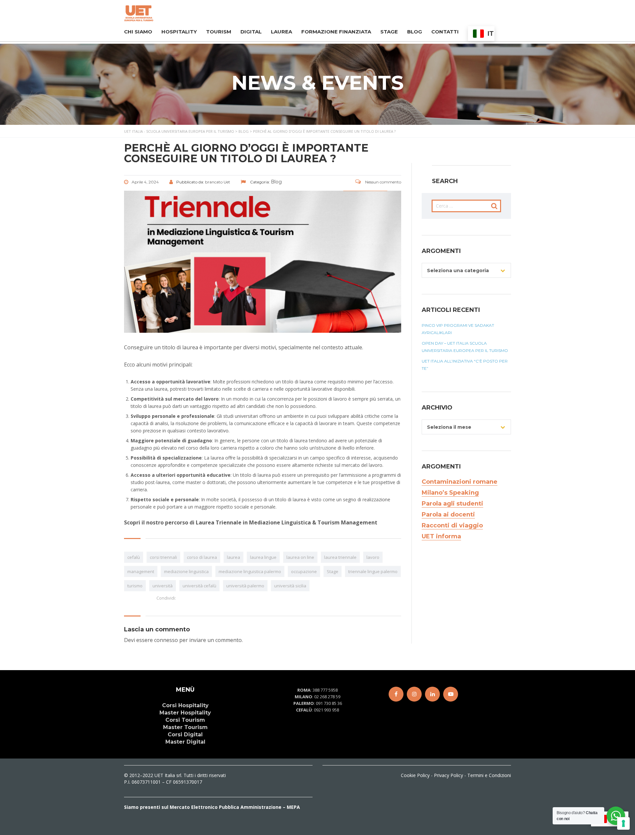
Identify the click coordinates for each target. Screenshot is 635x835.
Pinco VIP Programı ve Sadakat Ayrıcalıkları (458, 329)
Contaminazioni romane (459, 481)
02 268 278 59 (327, 697)
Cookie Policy (415, 775)
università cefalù (199, 586)
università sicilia (290, 586)
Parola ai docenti (448, 514)
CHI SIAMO (138, 31)
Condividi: (166, 598)
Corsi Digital (185, 734)
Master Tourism (185, 727)
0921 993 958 (326, 710)
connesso (166, 640)
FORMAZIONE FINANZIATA (336, 31)
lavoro (372, 557)
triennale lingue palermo (373, 571)
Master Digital (185, 742)
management (140, 571)
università (162, 586)
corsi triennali (163, 557)
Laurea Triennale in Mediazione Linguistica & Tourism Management (286, 522)
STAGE (389, 31)
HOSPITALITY (179, 31)
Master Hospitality (185, 713)
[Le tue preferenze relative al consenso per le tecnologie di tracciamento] (623, 823)
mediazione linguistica (186, 571)
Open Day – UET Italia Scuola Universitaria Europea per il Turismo (465, 347)
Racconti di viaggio (452, 525)
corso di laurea (202, 557)
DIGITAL (251, 31)
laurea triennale (340, 557)
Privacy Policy (448, 775)
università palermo (245, 586)
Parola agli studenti (452, 503)
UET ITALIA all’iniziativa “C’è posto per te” (465, 365)
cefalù (133, 557)
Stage (332, 571)
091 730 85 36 (329, 703)
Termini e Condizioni (489, 775)
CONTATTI (445, 31)
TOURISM (218, 31)
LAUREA (281, 31)
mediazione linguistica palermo (250, 571)
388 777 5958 (325, 690)
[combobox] (466, 270)
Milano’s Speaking (450, 492)
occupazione (304, 571)
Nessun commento (382, 181)
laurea (233, 557)
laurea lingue (263, 557)
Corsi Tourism (185, 720)
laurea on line (300, 557)
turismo (135, 586)
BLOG (414, 31)
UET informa (441, 536)
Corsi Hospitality (185, 705)
